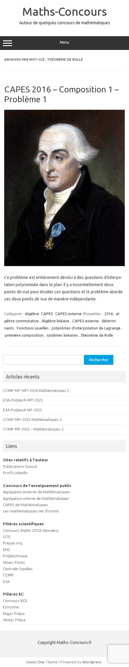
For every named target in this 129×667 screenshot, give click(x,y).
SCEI (6, 537)
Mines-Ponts (14, 562)
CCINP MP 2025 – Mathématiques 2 (33, 429)
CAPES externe (68, 314)
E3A (6, 581)
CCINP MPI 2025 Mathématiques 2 (32, 419)
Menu (64, 42)
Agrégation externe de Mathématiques (36, 492)
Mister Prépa (14, 620)
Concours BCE (15, 601)
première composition (24, 335)
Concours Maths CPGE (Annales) (30, 530)
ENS (6, 549)
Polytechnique (15, 556)
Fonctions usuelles (33, 328)
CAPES (47, 314)
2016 (108, 314)
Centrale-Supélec (18, 569)
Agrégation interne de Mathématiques (36, 498)
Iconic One (35, 662)
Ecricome (11, 607)
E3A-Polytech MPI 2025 (23, 400)
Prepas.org (12, 543)
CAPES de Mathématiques (25, 505)
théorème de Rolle (97, 335)
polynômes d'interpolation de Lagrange (86, 328)
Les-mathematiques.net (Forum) (31, 511)
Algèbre (32, 314)
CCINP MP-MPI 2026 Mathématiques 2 (36, 390)
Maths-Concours (64, 11)
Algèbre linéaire (55, 321)
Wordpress (92, 662)
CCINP (8, 575)
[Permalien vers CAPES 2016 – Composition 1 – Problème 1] (64, 264)
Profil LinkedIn (15, 473)
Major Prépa (14, 613)
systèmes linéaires (62, 335)
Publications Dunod (20, 466)
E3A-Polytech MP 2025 (22, 410)
